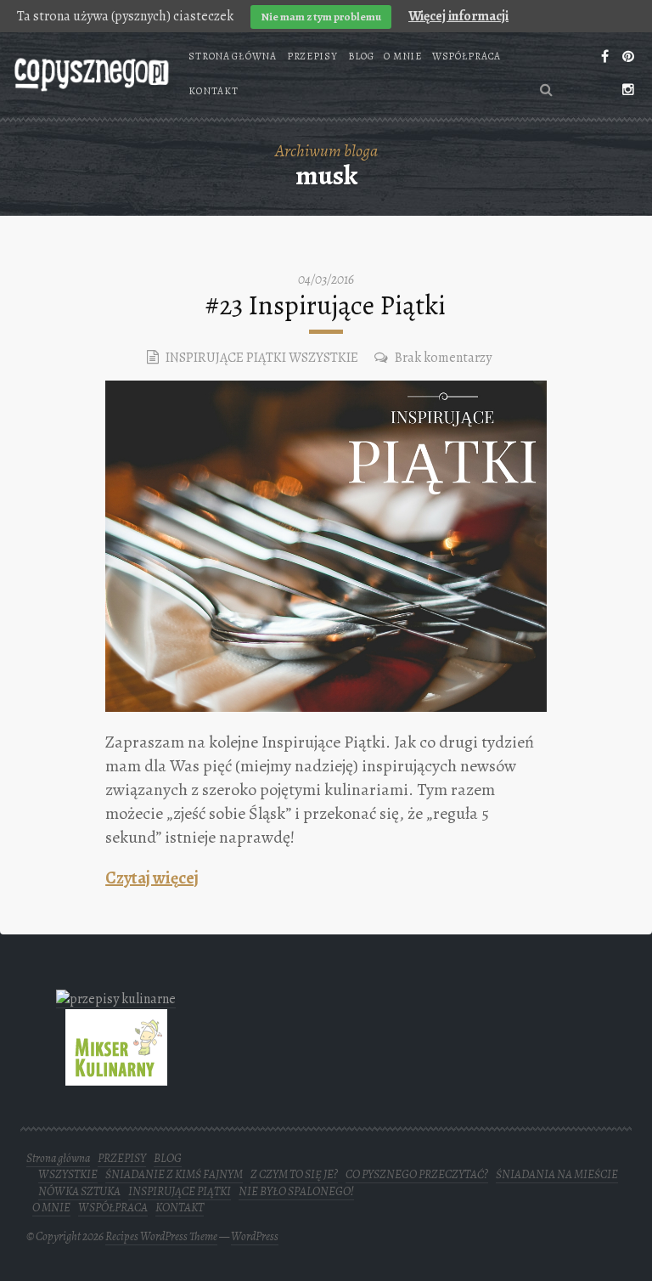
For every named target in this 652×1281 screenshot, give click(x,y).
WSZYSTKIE (323, 357)
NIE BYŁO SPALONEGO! (296, 1191)
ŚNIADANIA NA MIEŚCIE (557, 1174)
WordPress (254, 1236)
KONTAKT (213, 91)
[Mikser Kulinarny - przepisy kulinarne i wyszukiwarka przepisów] (116, 1075)
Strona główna (232, 56)
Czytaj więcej (152, 877)
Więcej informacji (458, 16)
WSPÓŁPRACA (466, 56)
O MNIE (402, 56)
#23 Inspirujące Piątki (325, 305)
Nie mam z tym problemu (321, 16)
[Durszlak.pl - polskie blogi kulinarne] (116, 998)
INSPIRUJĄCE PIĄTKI (226, 357)
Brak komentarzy (443, 357)
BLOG (361, 56)
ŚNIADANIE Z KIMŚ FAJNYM (174, 1174)
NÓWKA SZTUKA (79, 1191)
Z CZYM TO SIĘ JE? (294, 1174)
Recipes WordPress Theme (161, 1236)
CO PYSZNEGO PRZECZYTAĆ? (417, 1174)
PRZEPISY (312, 56)
